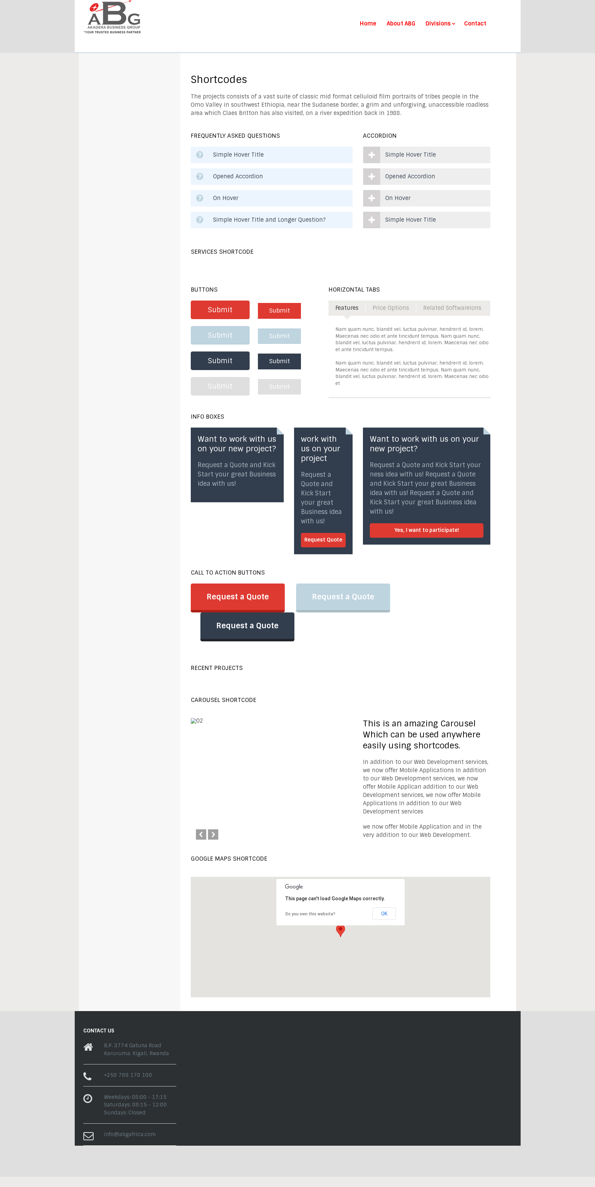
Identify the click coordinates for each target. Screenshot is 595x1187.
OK (384, 913)
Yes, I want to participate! (427, 530)
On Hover (225, 198)
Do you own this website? (310, 914)
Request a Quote (238, 597)
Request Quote (323, 539)
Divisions (438, 23)
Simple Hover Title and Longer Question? (269, 219)
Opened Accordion (238, 176)
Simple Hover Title (238, 154)
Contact (475, 23)
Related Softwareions (452, 308)
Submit (220, 309)
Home (368, 23)
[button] (340, 930)
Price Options (391, 308)
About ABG (401, 23)
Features (346, 308)
